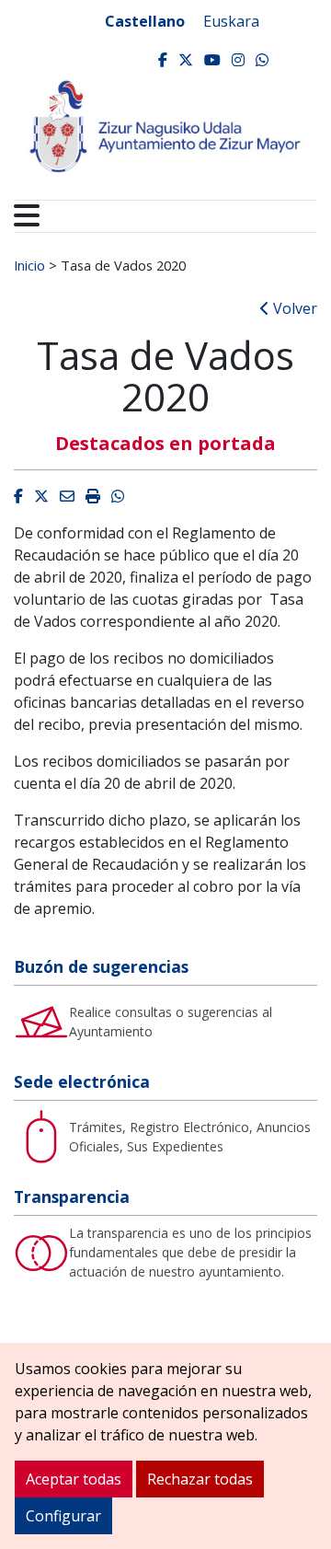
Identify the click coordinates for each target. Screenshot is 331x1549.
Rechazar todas (200, 1479)
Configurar (63, 1516)
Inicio (29, 265)
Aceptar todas (73, 1479)
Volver (293, 308)
